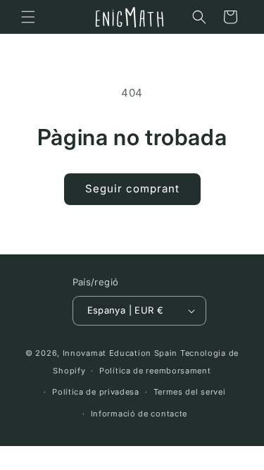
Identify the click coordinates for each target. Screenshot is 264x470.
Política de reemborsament (155, 371)
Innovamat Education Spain (120, 353)
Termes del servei (189, 392)
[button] (28, 16)
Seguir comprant (132, 188)
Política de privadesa (95, 392)
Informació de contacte (139, 414)
